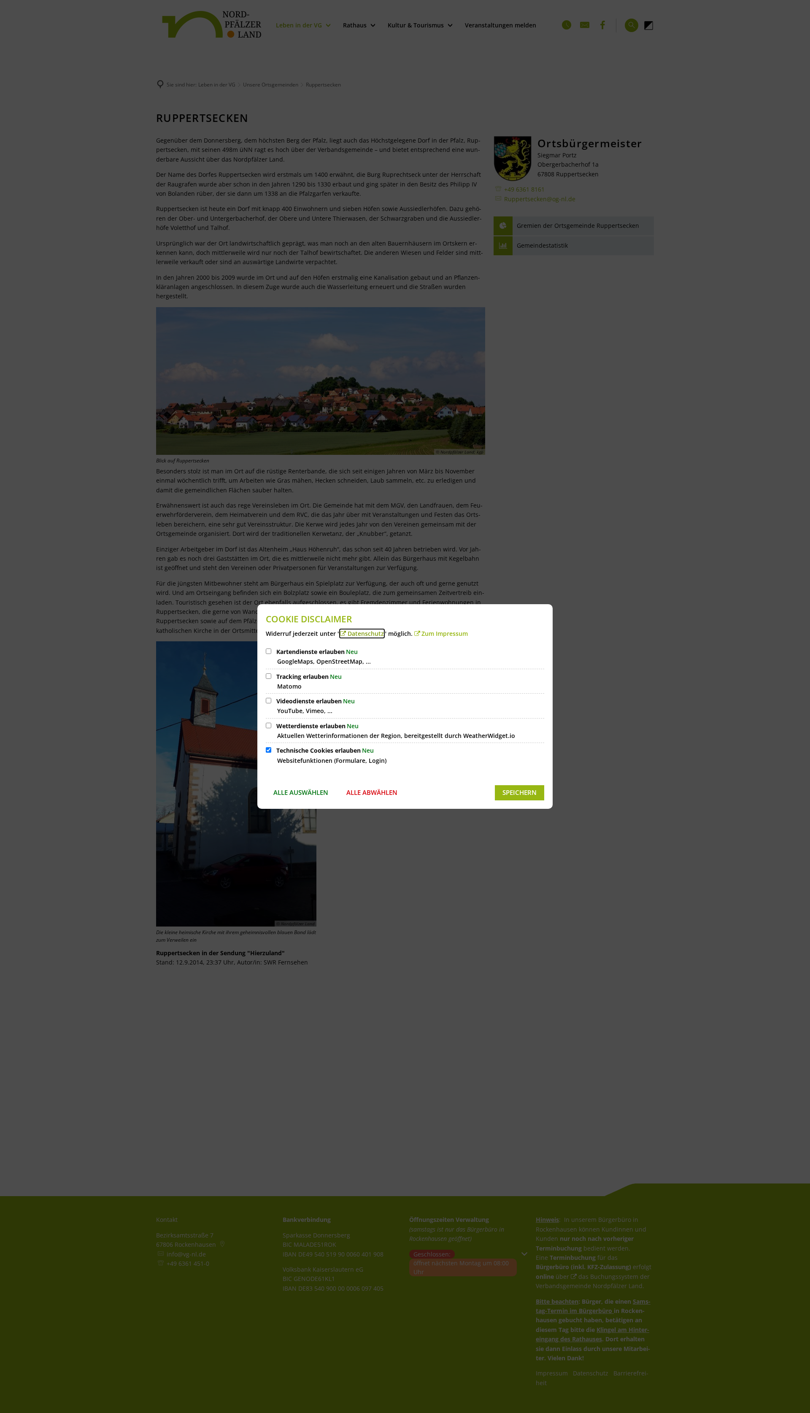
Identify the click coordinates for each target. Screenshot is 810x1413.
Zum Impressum (444, 634)
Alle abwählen (371, 792)
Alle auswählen (300, 792)
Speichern (519, 792)
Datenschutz (366, 634)
